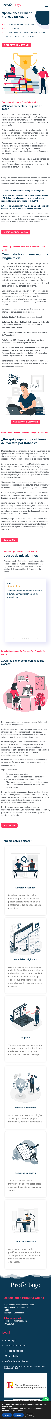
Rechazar (18, 1415)
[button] (46, 6)
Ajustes (29, 1415)
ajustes (20, 1411)
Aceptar (7, 1415)
